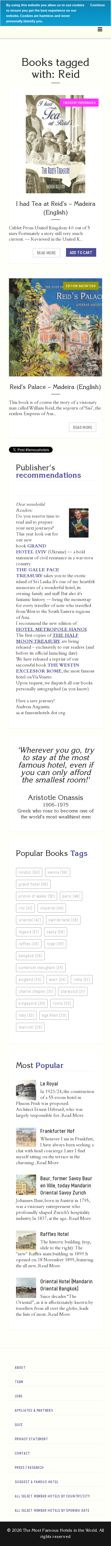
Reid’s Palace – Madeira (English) (55, 386)
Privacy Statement (31, 1439)
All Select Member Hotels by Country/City (52, 1496)
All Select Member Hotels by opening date (52, 1510)
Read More (46, 252)
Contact (22, 1453)
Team (19, 1382)
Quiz (19, 1424)
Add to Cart (81, 252)
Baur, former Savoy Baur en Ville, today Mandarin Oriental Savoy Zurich (66, 1185)
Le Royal (49, 1083)
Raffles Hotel (54, 1234)
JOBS (18, 1396)
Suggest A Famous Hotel (37, 1482)
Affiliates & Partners (34, 1410)
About (20, 1367)
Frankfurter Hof (57, 1131)
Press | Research (29, 1467)
